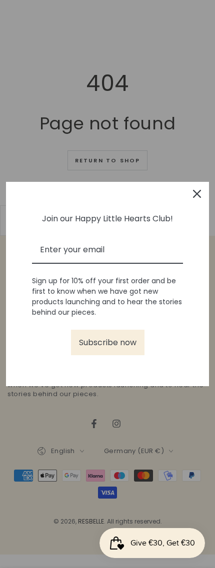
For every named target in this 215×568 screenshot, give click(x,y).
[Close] (197, 194)
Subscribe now (107, 342)
